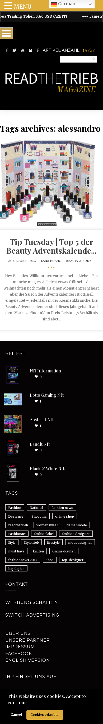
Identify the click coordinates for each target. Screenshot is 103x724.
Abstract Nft (42, 419)
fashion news (62, 508)
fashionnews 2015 (22, 560)
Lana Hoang (51, 261)
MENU (22, 6)
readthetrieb (18, 525)
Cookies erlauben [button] (44, 715)
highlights (16, 569)
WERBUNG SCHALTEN (31, 602)
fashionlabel (44, 534)
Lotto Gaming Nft (47, 395)
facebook (18, 653)
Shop (50, 560)
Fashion (14, 508)
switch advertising (32, 615)
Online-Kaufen (64, 551)
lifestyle (53, 543)
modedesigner (80, 543)
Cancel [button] (16, 715)
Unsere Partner (27, 640)
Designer (15, 516)
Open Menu (6, 33)
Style (12, 543)
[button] (29, 703)
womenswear (47, 525)
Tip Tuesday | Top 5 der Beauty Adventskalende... (51, 246)
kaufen (38, 551)
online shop (64, 516)
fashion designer (76, 534)
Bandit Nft (40, 444)
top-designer (72, 560)
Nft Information (45, 370)
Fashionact (17, 534)
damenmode (77, 525)
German (66, 3)
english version (27, 660)
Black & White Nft (47, 468)
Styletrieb (31, 543)
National (36, 508)
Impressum (20, 646)
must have (16, 551)
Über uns (18, 633)
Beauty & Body (78, 261)
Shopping (39, 516)
